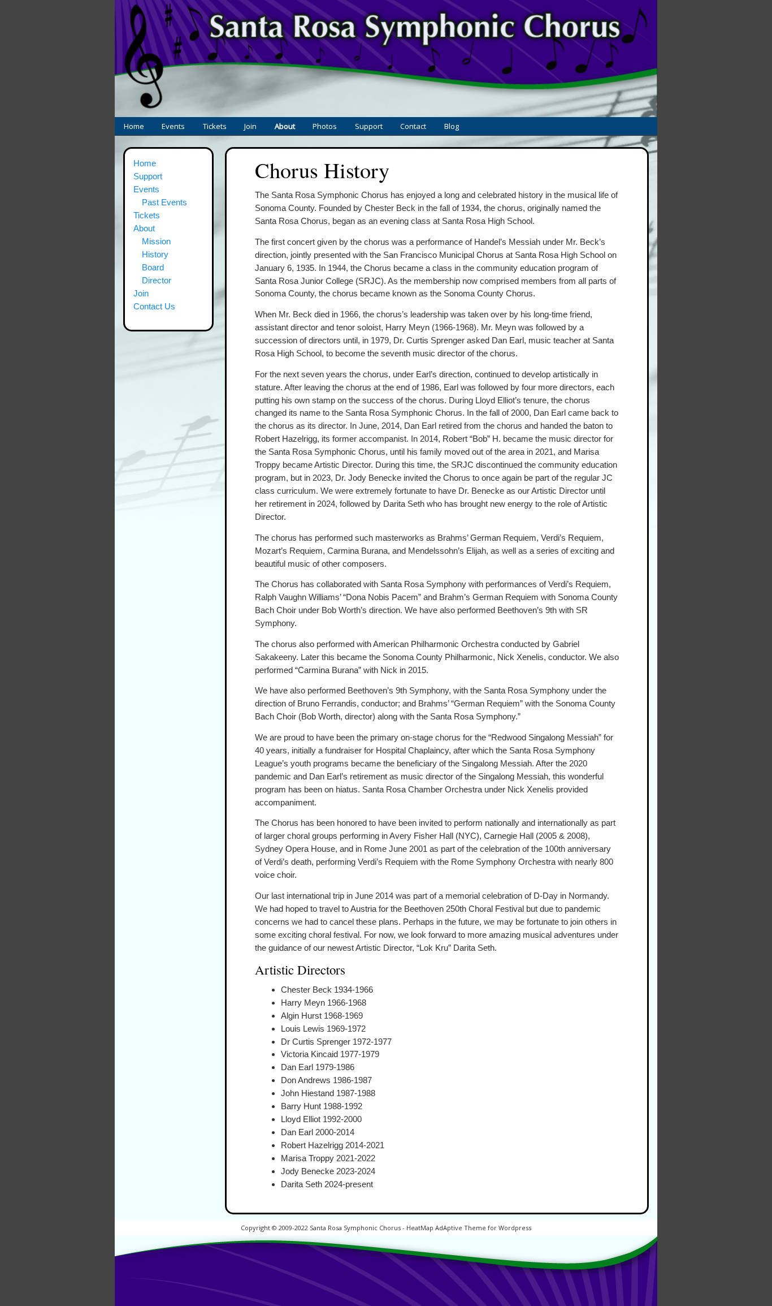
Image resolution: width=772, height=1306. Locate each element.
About (285, 126)
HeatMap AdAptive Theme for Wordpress (468, 1227)
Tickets (215, 126)
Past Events (164, 202)
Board (153, 267)
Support (369, 126)
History (257, 154)
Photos (325, 126)
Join (250, 126)
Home (134, 126)
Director (156, 280)
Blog (451, 126)
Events (173, 126)
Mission (156, 241)
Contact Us (154, 306)
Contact (413, 126)
